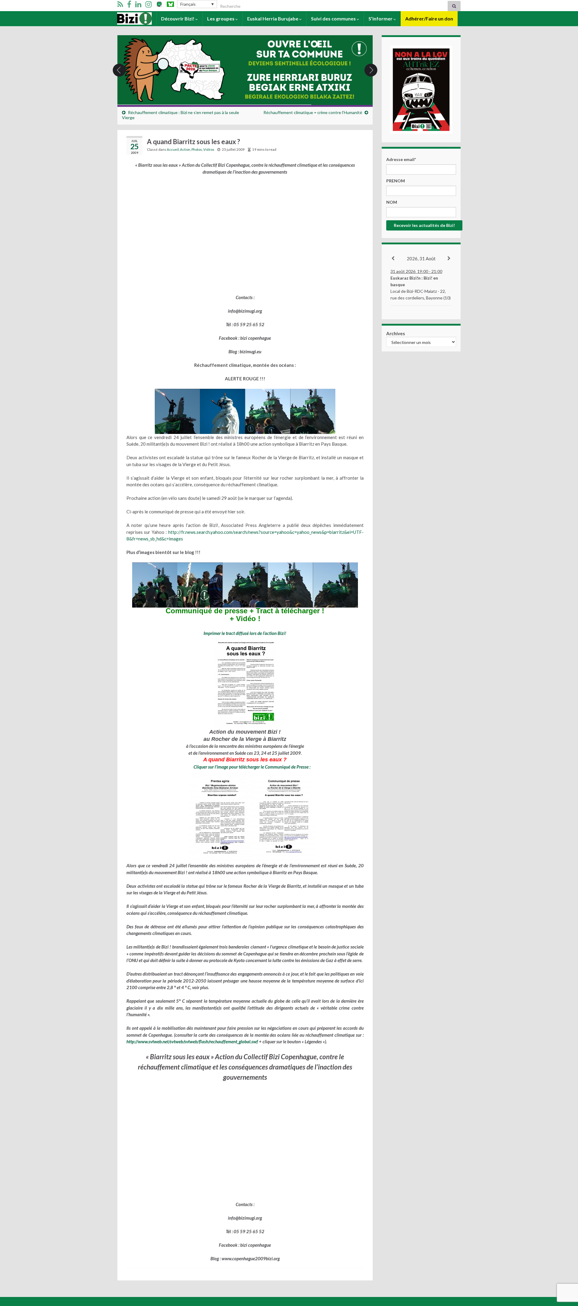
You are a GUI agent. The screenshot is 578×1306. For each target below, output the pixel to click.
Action (185, 149)
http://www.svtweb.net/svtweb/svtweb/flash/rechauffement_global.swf (192, 1041)
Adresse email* (401, 159)
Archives (395, 333)
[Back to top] (564, 1270)
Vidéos (208, 149)
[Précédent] (393, 258)
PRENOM (395, 180)
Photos (196, 149)
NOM (391, 202)
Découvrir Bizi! (178, 18)
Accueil (125, 18)
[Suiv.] (449, 258)
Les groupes (221, 18)
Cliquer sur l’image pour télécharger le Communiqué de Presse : (252, 766)
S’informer (380, 18)
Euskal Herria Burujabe (273, 18)
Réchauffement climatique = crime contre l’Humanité (312, 112)
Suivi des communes (334, 18)
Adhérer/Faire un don (429, 18)
